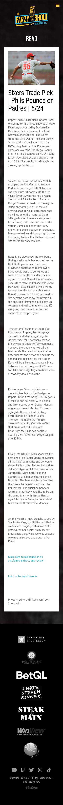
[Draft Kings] (31, 639)
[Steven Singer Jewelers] (31, 692)
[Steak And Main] (31, 713)
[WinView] (31, 732)
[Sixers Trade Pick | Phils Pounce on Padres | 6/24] (31, 68)
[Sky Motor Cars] (31, 750)
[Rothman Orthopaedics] (31, 657)
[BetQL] (31, 675)
